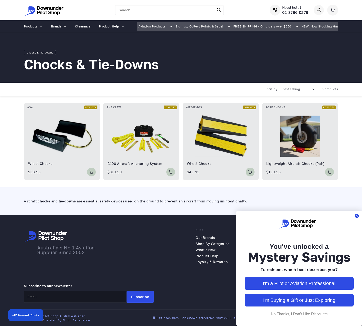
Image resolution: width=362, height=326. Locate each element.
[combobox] (169, 10)
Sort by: (272, 89)
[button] (332, 10)
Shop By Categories (212, 244)
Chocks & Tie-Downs (40, 52)
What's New (206, 250)
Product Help (207, 256)
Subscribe (140, 297)
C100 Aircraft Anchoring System (134, 164)
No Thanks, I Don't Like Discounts (299, 313)
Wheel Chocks (40, 164)
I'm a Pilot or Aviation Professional (299, 283)
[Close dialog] (357, 216)
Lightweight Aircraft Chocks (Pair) (295, 164)
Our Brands (205, 238)
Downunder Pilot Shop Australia (48, 316)
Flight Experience (76, 320)
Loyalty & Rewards (212, 262)
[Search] (219, 10)
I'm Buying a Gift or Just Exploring (299, 300)
